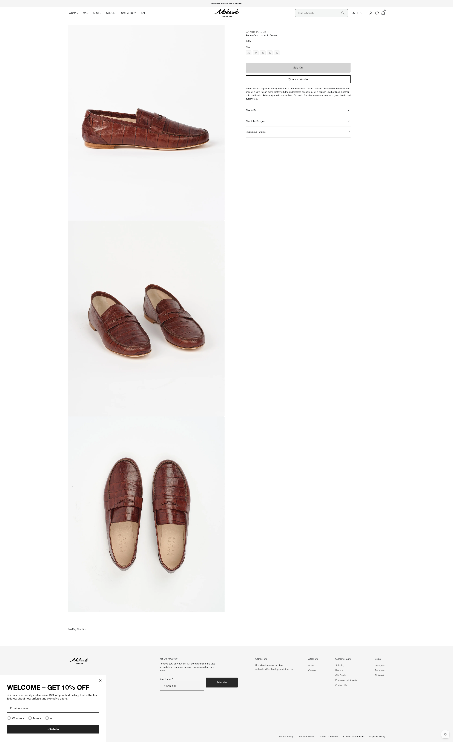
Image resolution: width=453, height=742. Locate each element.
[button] (370, 13)
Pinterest (379, 675)
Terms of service (329, 736)
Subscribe (222, 682)
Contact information (353, 736)
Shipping (339, 665)
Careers (312, 670)
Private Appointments (346, 680)
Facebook (380, 670)
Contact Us (341, 685)
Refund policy (286, 736)
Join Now (53, 729)
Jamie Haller (257, 31)
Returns (339, 670)
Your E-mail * (166, 679)
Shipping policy (377, 736)
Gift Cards (340, 675)
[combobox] (319, 13)
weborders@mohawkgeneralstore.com (273, 669)
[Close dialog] (100, 680)
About (311, 665)
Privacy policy (306, 736)
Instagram (380, 665)
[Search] (343, 13)
